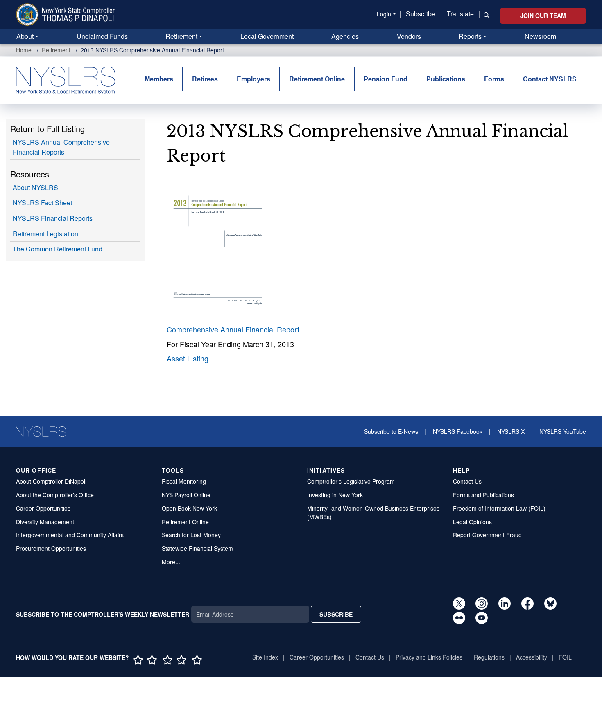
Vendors (409, 36)
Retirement (181, 36)
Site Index (265, 657)
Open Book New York (189, 508)
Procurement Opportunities (51, 548)
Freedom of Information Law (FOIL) (499, 508)
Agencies (345, 36)
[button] (484, 14)
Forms (494, 78)
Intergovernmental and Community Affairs (70, 535)
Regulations (489, 657)
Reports (470, 36)
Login (384, 14)
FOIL (565, 657)
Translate (460, 13)
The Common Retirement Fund (57, 249)
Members (159, 78)
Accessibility (531, 657)
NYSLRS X (511, 431)
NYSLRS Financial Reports (53, 218)
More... (171, 562)
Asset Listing (187, 358)
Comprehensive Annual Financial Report (233, 329)
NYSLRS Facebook (457, 431)
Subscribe (420, 13)
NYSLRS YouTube (562, 431)
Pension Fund (385, 78)
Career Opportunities (43, 508)
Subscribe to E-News (391, 431)
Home (24, 50)
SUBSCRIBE (336, 614)
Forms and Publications (483, 495)
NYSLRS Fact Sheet (42, 202)
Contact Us (467, 481)
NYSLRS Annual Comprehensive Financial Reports (61, 147)
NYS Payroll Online (186, 495)
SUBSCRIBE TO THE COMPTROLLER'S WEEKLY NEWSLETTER (102, 614)
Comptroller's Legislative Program (351, 481)
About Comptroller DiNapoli (51, 481)
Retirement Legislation (45, 233)
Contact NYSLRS (550, 78)
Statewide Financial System (197, 548)
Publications (445, 78)
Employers (253, 78)
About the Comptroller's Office (55, 495)
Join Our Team (543, 15)
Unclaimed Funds (102, 36)
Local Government (267, 36)
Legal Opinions (472, 522)
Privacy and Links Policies (429, 657)
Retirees (205, 78)
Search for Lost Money (191, 535)
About (25, 36)
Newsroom (540, 36)
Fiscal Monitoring (184, 481)
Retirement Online (317, 78)
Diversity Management (45, 522)
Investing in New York (335, 495)
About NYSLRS (35, 187)
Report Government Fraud (487, 535)
